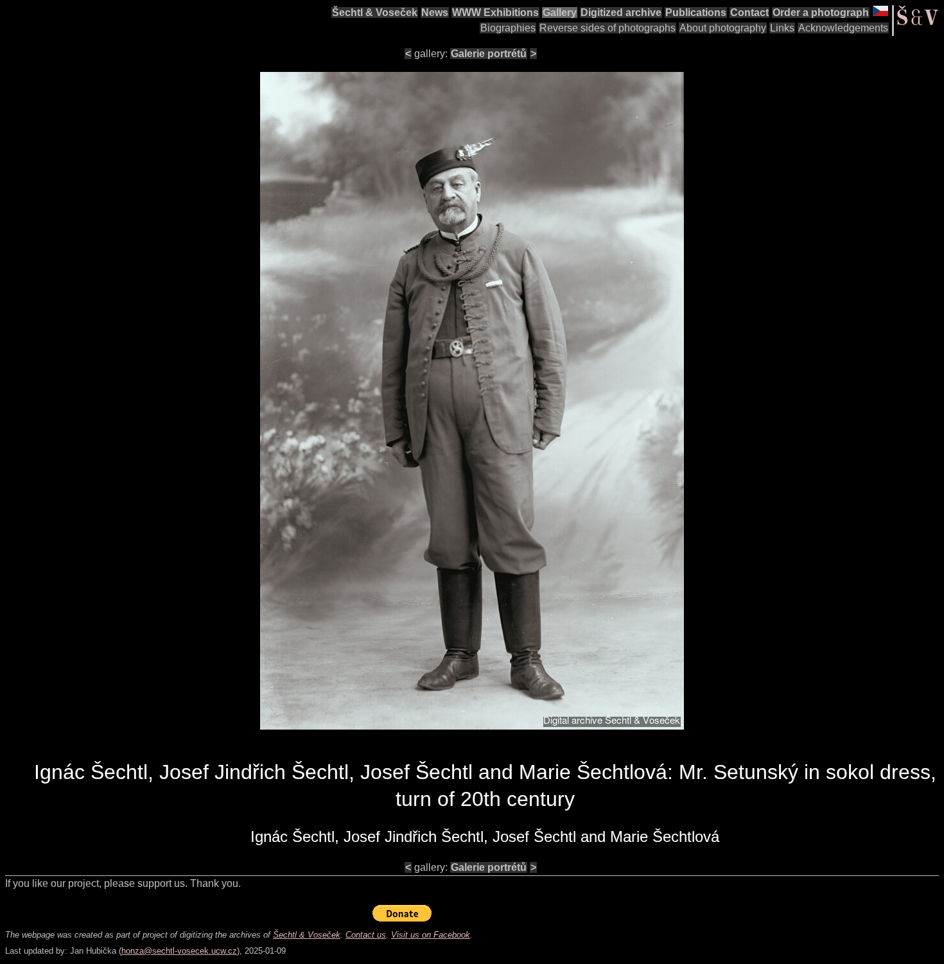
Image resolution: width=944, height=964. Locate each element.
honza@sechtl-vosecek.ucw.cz (179, 951)
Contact (749, 12)
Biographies (508, 27)
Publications (695, 12)
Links (782, 27)
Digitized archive (621, 12)
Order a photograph (821, 12)
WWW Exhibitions (495, 12)
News (434, 12)
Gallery (560, 12)
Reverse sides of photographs (607, 27)
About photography (722, 27)
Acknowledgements (843, 27)
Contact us (365, 935)
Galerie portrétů (489, 53)
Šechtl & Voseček (374, 12)
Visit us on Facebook (430, 935)
